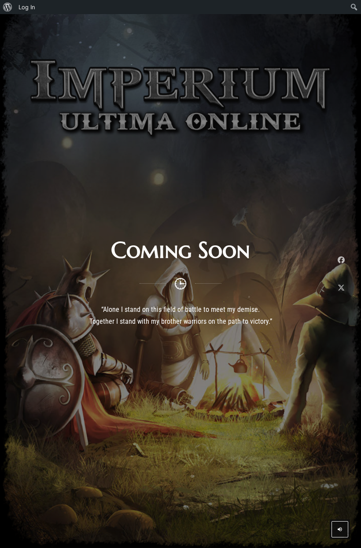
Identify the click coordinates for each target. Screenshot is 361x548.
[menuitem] (7, 7)
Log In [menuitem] (26, 7)
